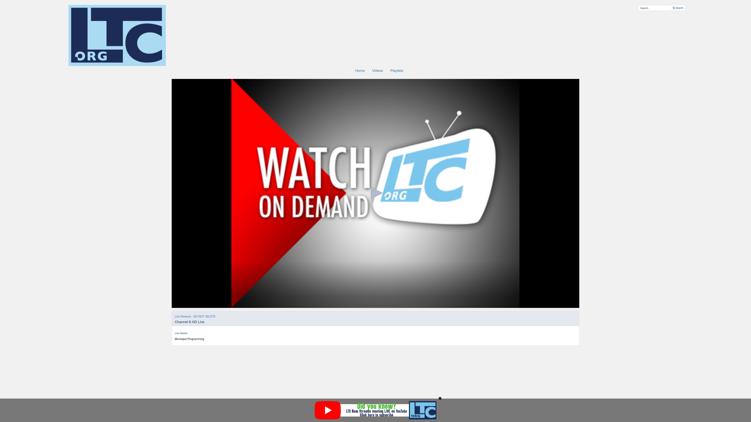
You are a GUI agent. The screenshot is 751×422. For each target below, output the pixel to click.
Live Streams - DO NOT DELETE (195, 316)
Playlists (396, 70)
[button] (375, 193)
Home (360, 70)
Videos (377, 70)
